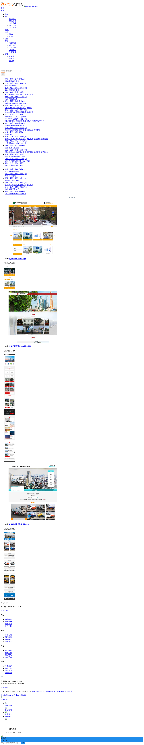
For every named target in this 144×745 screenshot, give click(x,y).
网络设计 (15, 121)
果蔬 (14, 99)
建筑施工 (22, 108)
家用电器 (22, 112)
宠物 (6, 161)
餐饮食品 (22, 103)
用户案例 (8, 637)
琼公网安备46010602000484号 (61, 691)
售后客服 (8, 710)
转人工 (3, 740)
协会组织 (22, 139)
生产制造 (30, 152)
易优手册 (12, 50)
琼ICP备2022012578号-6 (41, 691)
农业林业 (19, 161)
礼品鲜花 (8, 94)
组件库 (11, 59)
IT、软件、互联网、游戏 (16, 119)
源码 (11, 34)
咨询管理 (8, 139)
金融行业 (8, 134)
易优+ (7, 30)
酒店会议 (8, 103)
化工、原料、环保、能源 (16, 154)
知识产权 (8, 668)
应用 (6, 32)
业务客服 (8, 705)
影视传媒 (8, 117)
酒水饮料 (8, 99)
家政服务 (15, 90)
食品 (17, 99)
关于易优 (8, 666)
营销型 (13, 165)
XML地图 (11, 695)
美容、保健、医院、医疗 (16, 128)
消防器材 (8, 152)
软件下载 (22, 121)
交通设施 (15, 108)
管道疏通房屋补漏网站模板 (19, 524)
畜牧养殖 (26, 161)
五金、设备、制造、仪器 (16, 150)
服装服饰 (30, 94)
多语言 (7, 165)
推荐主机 (8, 626)
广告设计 (22, 117)
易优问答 (8, 650)
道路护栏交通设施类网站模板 (20, 346)
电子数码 (8, 125)
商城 (17, 165)
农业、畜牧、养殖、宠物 (16, 159)
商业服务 (30, 139)
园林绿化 (8, 108)
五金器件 (22, 152)
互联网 (41, 121)
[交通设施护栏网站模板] (33, 254)
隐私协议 (8, 673)
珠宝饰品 (15, 94)
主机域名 (12, 21)
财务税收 (44, 139)
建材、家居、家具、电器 (16, 110)
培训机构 (12, 86)
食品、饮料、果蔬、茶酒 (16, 97)
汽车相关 (22, 143)
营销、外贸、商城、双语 (16, 163)
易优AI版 (12, 27)
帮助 (6, 41)
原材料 (7, 156)
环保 (12, 156)
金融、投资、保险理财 (15, 132)
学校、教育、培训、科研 (16, 83)
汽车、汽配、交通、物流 (16, 141)
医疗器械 (22, 130)
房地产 (29, 108)
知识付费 (16, 148)
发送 (23, 743)
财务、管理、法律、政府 (16, 136)
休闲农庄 (15, 103)
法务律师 (37, 139)
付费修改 (8, 714)
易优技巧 (12, 45)
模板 (6, 14)
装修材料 (8, 112)
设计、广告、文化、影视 (16, 114)
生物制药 (8, 130)
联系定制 (4, 610)
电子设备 (15, 125)
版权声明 (8, 670)
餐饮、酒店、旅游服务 (15, 101)
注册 (2, 10)
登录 (2, 8)
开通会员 (8, 621)
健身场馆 (15, 81)
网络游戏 (35, 121)
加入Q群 (8, 639)
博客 (10, 148)
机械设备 (37, 152)
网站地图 (4, 695)
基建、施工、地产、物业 (16, 105)
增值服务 (8, 642)
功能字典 (8, 657)
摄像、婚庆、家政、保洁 (16, 88)
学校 (6, 86)
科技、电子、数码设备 (15, 123)
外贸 (21, 165)
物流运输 (15, 143)
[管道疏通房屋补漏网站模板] (33, 520)
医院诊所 (15, 130)
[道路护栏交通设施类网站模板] (33, 342)
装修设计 (15, 112)
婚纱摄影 (8, 90)
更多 (6, 54)
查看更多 (72, 197)
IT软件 (29, 121)
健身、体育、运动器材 (15, 79)
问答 (6, 39)
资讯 (6, 148)
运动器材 (8, 81)
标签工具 (12, 52)
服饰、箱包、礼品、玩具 (16, 92)
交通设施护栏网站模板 (17, 259)
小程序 (11, 56)
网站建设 (8, 121)
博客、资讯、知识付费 (15, 145)
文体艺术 (15, 117)
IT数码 (21, 125)
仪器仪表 (15, 152)
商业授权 (12, 19)
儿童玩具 (22, 94)
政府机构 (15, 139)
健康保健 (30, 130)
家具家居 (30, 112)
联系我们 (4, 687)
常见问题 (12, 47)
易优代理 (12, 25)
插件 (11, 36)
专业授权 (12, 23)
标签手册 (8, 653)
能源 (16, 156)
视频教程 (12, 43)
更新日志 (8, 635)
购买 (6, 16)
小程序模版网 (21, 695)
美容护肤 (37, 130)
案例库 (11, 61)
